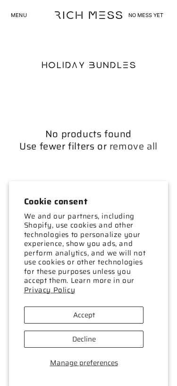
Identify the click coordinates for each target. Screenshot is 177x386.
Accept (84, 315)
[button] (18, 15)
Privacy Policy (49, 290)
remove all (134, 146)
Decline (84, 339)
